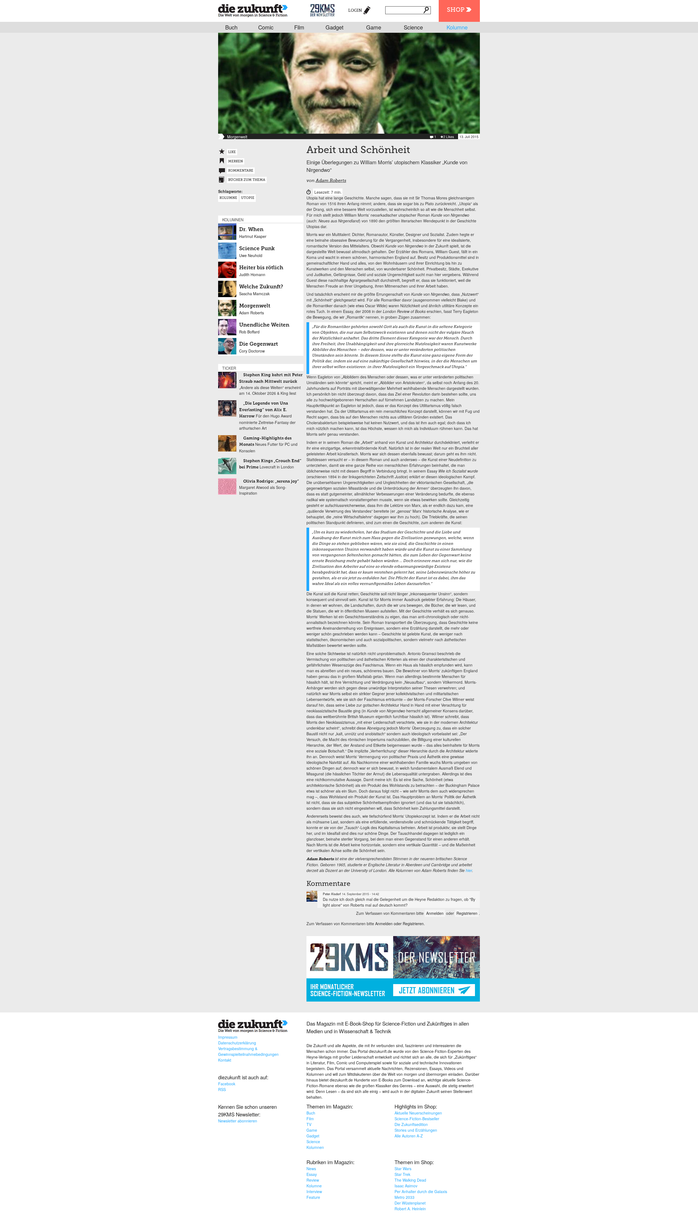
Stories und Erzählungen (416, 1130)
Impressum (227, 1037)
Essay (311, 1174)
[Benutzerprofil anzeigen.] (311, 896)
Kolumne (457, 27)
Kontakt (224, 1060)
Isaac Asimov (406, 1185)
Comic (265, 27)
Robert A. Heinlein (410, 1208)
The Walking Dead (410, 1180)
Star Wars (403, 1168)
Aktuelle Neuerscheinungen (418, 1113)
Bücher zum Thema (246, 180)
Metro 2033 (404, 1197)
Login (355, 10)
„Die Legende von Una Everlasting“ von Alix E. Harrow (263, 409)
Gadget (335, 27)
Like (232, 152)
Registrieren (466, 913)
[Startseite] (253, 9)
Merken (235, 161)
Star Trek (402, 1174)
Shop (455, 10)
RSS (222, 1089)
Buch (231, 27)
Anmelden (435, 913)
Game (373, 27)
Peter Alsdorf (332, 894)
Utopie (247, 198)
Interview (314, 1191)
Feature (313, 1197)
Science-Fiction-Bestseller (417, 1118)
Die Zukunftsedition (411, 1124)
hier (469, 870)
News (311, 1168)
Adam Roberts (331, 181)
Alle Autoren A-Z (409, 1136)
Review (312, 1180)
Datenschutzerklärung (237, 1042)
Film (299, 27)
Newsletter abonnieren (237, 1121)
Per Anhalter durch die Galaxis (421, 1191)
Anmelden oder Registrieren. (400, 923)
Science (413, 27)
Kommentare (240, 170)
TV (308, 1124)
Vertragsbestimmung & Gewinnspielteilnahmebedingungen (248, 1051)
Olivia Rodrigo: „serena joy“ (271, 481)
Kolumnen (315, 1147)
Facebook (226, 1083)
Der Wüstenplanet (410, 1203)
